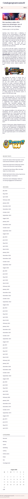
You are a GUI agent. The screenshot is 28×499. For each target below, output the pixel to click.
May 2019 (5, 425)
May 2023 (5, 277)
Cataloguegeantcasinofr (14, 3)
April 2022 (5, 317)
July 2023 (5, 270)
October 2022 (6, 298)
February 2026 (6, 200)
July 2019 (5, 419)
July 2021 (5, 345)
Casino (4, 444)
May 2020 (5, 388)
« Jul (4, 489)
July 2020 (5, 382)
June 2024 (5, 240)
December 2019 (7, 403)
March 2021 (6, 357)
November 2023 (7, 258)
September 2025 (7, 215)
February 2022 (6, 323)
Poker (4, 457)
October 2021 (6, 335)
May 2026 (5, 193)
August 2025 (6, 218)
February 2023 (6, 286)
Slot (4, 460)
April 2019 (5, 428)
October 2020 (6, 372)
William (17, 29)
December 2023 (7, 255)
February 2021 (6, 360)
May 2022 (5, 314)
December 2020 (7, 366)
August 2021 (6, 341)
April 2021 (5, 354)
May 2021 (5, 351)
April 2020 (5, 391)
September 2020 (7, 375)
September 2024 (7, 230)
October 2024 (6, 227)
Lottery (4, 450)
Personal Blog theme (4, 497)
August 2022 (6, 304)
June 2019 (5, 422)
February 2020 (6, 397)
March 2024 (6, 249)
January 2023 (6, 289)
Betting (4, 441)
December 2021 (7, 329)
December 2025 (7, 206)
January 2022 (6, 326)
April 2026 (5, 196)
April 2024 (5, 246)
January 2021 (6, 363)
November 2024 (7, 224)
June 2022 (5, 311)
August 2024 (6, 233)
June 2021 (5, 348)
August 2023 (6, 267)
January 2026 (6, 203)
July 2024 (5, 237)
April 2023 (5, 280)
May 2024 (5, 243)
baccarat (5, 438)
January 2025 (6, 221)
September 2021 (7, 338)
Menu (25, 7)
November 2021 (7, 332)
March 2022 (6, 320)
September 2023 (7, 264)
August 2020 (6, 378)
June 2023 (5, 274)
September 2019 (7, 412)
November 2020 (7, 369)
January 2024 (6, 252)
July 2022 (5, 307)
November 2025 (7, 209)
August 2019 (6, 416)
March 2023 (6, 283)
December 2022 (7, 292)
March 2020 (6, 394)
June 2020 (5, 385)
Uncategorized (6, 463)
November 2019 (7, 406)
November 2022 (7, 295)
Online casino (6, 453)
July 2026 (5, 190)
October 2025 (6, 212)
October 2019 (6, 409)
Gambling (5, 447)
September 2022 (7, 301)
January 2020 (6, 400)
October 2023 (6, 261)
